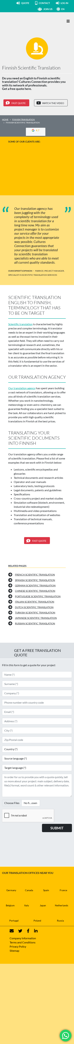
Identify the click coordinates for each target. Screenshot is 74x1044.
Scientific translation (20, 324)
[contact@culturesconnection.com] (12, 931)
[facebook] (26, 931)
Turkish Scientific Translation (35, 612)
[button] (66, 9)
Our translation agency (21, 388)
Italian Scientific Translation (34, 601)
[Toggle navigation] (68, 21)
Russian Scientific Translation (35, 623)
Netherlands (61, 905)
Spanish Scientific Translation (35, 580)
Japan (43, 905)
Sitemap (14, 950)
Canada (29, 890)
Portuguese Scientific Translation (38, 596)
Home (5, 119)
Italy (26, 905)
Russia (60, 920)
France (63, 890)
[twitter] (18, 931)
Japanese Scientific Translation (36, 617)
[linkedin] (34, 931)
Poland (37, 920)
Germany (11, 890)
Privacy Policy (18, 946)
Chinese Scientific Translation (35, 590)
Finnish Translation (23, 119)
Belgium (10, 905)
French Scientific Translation (35, 574)
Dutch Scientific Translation (34, 607)
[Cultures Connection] (21, 21)
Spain (46, 890)
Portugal (14, 920)
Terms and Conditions (22, 942)
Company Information (23, 938)
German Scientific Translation (35, 585)
